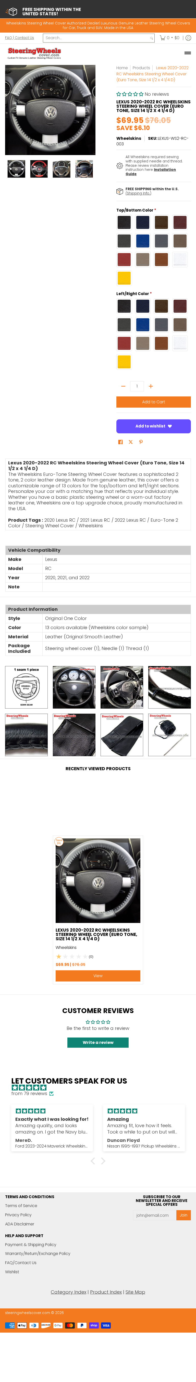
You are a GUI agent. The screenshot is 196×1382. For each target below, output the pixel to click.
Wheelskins (128, 138)
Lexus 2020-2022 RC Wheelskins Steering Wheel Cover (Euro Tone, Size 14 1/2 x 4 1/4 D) (96, 934)
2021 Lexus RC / (97, 520)
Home (122, 68)
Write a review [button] (98, 1042)
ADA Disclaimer (19, 1224)
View (98, 976)
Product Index (106, 1292)
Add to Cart (153, 402)
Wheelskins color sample (118, 627)
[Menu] (187, 53)
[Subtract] (123, 386)
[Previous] (8, 110)
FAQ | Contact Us (19, 37)
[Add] (151, 386)
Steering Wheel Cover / (51, 525)
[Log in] (188, 38)
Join (183, 1215)
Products (141, 68)
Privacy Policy (18, 1215)
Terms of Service (21, 1206)
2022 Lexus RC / (132, 520)
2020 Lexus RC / (61, 520)
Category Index (68, 1292)
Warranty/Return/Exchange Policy (37, 1253)
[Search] (151, 38)
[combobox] (96, 38)
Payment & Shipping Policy (30, 1245)
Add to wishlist (150, 426)
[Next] (91, 110)
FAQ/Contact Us (20, 1263)
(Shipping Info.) (138, 193)
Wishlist (12, 1272)
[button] (130, 94)
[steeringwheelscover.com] (34, 53)
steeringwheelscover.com (27, 1312)
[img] (100, 1088)
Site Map (135, 1292)
